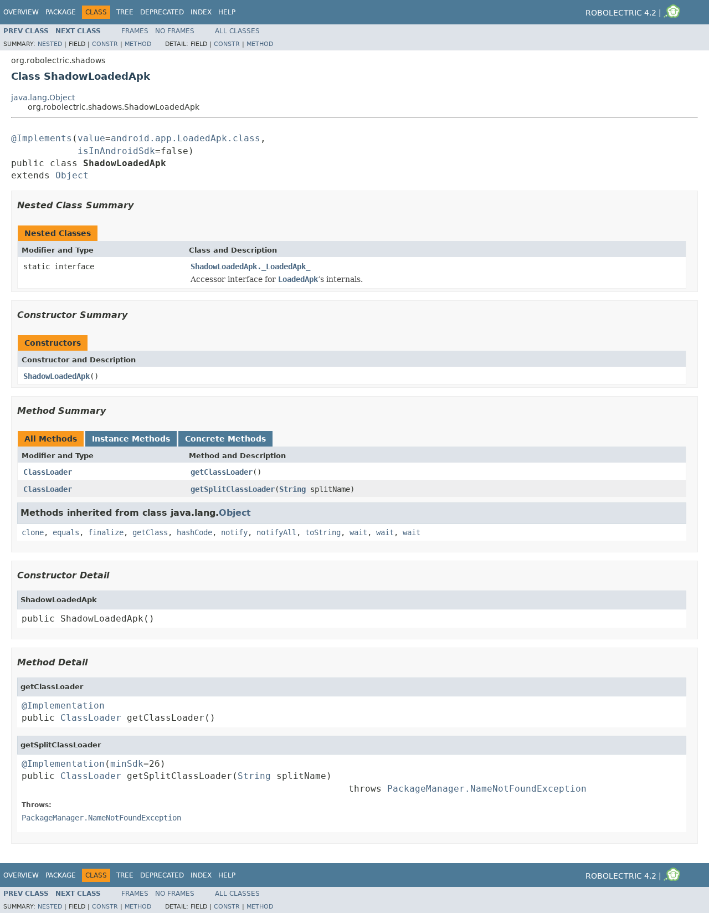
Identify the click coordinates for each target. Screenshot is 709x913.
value (91, 138)
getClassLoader (222, 472)
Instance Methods (131, 438)
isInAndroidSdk (116, 151)
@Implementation (63, 705)
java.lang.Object (43, 97)
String (292, 489)
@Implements (41, 138)
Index (201, 12)
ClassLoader (47, 472)
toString (323, 532)
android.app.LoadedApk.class (185, 138)
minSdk (126, 763)
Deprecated (162, 12)
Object (72, 175)
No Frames (174, 31)
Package (60, 12)
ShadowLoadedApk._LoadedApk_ (250, 266)
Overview (21, 12)
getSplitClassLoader (233, 489)
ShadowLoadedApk (56, 376)
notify (234, 532)
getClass (150, 532)
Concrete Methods (225, 438)
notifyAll (276, 532)
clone (33, 532)
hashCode (194, 532)
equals (66, 532)
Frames (134, 31)
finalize (106, 532)
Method (138, 44)
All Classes (237, 31)
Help (226, 12)
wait (358, 532)
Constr (105, 44)
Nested (50, 44)
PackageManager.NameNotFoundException (487, 788)
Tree (124, 12)
